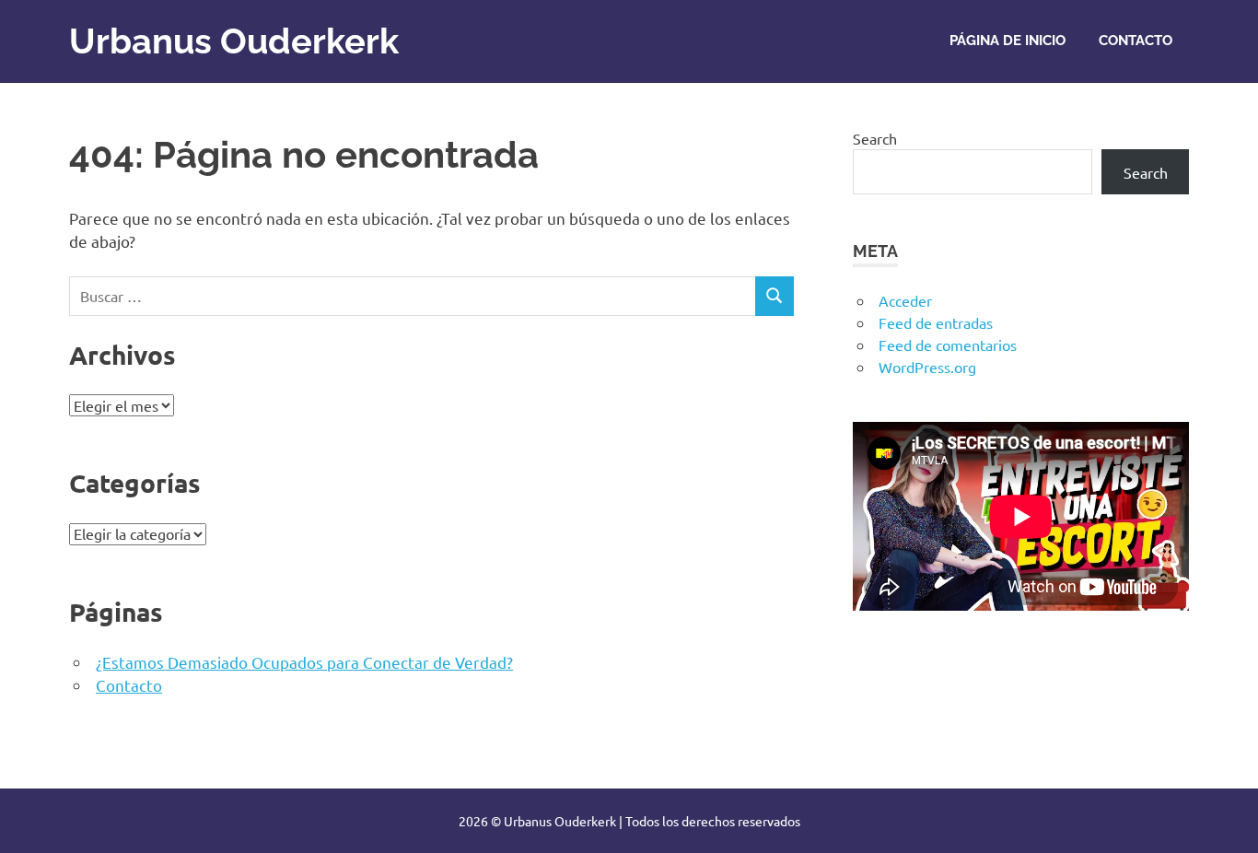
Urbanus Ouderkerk (234, 41)
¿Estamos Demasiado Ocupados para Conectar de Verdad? (304, 662)
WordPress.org (927, 366)
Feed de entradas (936, 322)
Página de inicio (1007, 40)
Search (875, 138)
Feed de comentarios (948, 344)
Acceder (905, 300)
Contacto (1135, 40)
